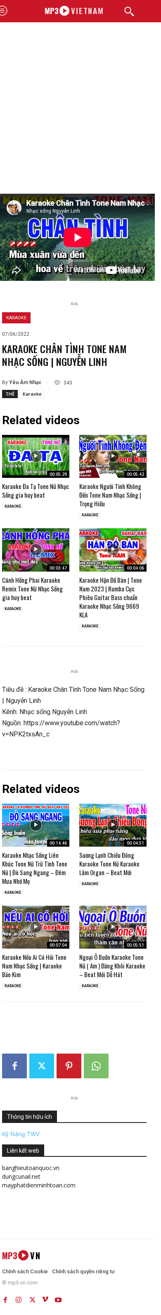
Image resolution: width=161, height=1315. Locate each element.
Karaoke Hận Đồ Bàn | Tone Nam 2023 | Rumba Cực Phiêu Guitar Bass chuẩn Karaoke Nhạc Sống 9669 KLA (110, 597)
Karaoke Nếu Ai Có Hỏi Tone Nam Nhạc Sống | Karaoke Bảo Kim (34, 965)
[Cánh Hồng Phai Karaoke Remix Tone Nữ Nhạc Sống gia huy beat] (35, 549)
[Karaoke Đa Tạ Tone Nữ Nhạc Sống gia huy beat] (35, 456)
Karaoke (16, 317)
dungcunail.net (21, 1176)
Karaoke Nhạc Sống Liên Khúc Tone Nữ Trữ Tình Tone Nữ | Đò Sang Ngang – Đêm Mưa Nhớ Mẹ (34, 867)
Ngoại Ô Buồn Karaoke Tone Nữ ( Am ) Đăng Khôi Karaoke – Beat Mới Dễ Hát (112, 965)
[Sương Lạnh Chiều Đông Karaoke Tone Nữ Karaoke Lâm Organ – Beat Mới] (113, 825)
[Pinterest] (69, 1066)
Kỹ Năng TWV (21, 1133)
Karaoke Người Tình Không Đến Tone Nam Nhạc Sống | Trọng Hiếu (110, 495)
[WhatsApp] (96, 1066)
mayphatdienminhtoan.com (39, 1185)
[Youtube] (58, 1298)
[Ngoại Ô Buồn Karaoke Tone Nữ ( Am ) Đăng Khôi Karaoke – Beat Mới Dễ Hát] (113, 927)
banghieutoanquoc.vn (30, 1168)
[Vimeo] (45, 1298)
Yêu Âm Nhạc (25, 382)
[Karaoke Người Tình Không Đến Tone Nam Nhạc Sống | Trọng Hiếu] (113, 456)
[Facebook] (14, 1066)
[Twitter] (41, 1066)
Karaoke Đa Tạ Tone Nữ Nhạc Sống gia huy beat (35, 490)
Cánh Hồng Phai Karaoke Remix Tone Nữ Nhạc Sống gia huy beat (32, 588)
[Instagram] (18, 1298)
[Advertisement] (80, 109)
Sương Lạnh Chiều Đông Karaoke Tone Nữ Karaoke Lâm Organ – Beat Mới (109, 863)
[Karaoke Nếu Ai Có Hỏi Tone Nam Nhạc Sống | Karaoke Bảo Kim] (35, 927)
